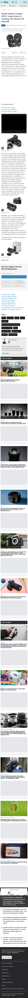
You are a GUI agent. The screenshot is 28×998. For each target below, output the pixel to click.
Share (5, 52)
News (3, 25)
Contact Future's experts (7, 966)
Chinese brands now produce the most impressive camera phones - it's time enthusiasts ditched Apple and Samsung (15, 930)
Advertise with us (6, 976)
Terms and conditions (7, 963)
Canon (20, 70)
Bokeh (17, 318)
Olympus (4, 334)
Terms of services (18, 281)
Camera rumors (23, 5)
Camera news (12, 5)
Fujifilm (14, 70)
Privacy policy (5, 969)
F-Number (5, 321)
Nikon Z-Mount (16, 331)
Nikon (13, 72)
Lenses (8, 9)
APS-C (3, 318)
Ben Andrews (10, 25)
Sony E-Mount (13, 334)
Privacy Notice (20, 282)
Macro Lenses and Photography (10, 324)
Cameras (3, 9)
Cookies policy (5, 972)
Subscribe (20, 2)
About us (4, 979)
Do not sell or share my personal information (12, 988)
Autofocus (10, 318)
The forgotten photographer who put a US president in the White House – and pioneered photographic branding (15, 911)
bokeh (9, 183)
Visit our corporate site (12, 952)
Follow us (16, 52)
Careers (3, 985)
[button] (2, 2)
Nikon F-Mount (6, 331)
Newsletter (24, 52)
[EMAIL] (9, 342)
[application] (14, 123)
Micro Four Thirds (7, 328)
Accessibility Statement (7, 982)
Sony (8, 70)
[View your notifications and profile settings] (13, 2)
